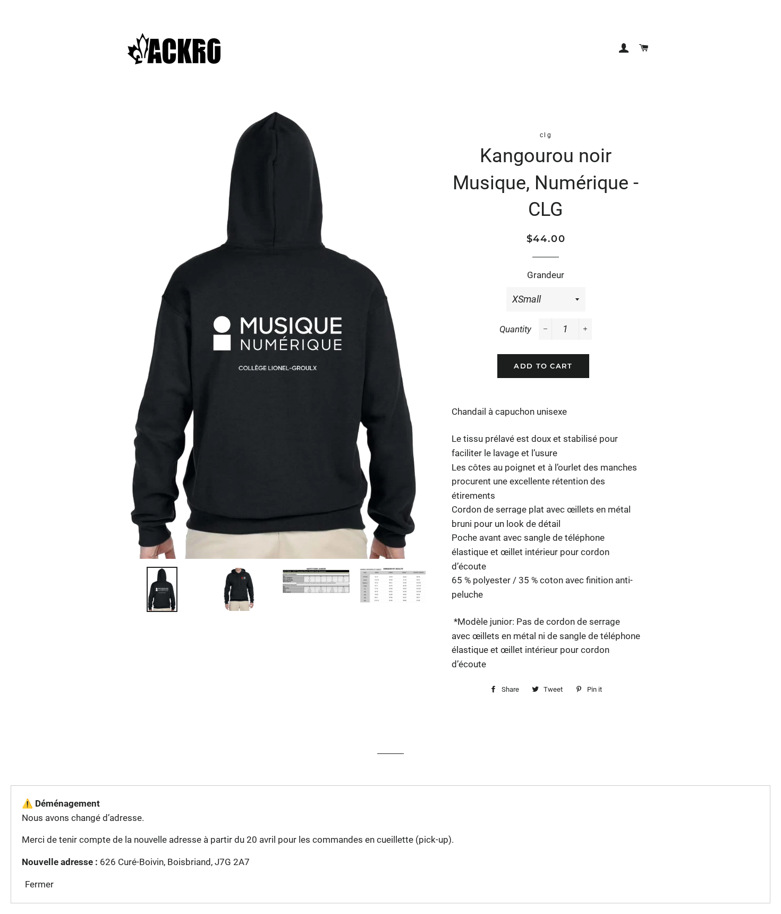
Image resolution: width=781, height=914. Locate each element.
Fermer (39, 884)
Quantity (515, 329)
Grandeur (545, 275)
